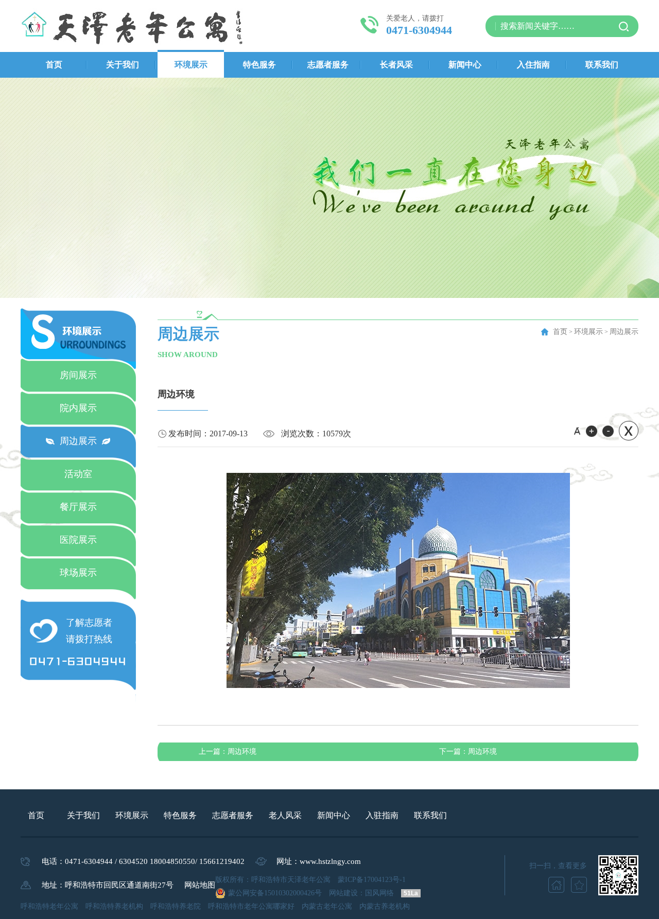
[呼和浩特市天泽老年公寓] (134, 26)
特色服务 (259, 64)
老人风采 (285, 815)
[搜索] (624, 26)
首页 (54, 64)
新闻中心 (464, 64)
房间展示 (78, 375)
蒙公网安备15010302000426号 (275, 893)
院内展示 (78, 408)
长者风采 (396, 64)
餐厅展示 (78, 507)
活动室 (78, 474)
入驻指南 (382, 815)
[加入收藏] (579, 885)
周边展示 (78, 441)
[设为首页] (556, 885)
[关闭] (626, 434)
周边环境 (227, 751)
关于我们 (122, 64)
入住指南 (533, 64)
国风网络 (379, 893)
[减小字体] (605, 431)
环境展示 (191, 64)
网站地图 (199, 885)
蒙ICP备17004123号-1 (372, 879)
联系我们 (601, 64)
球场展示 (78, 573)
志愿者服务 (328, 64)
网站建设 (343, 893)
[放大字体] (588, 431)
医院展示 (78, 540)
